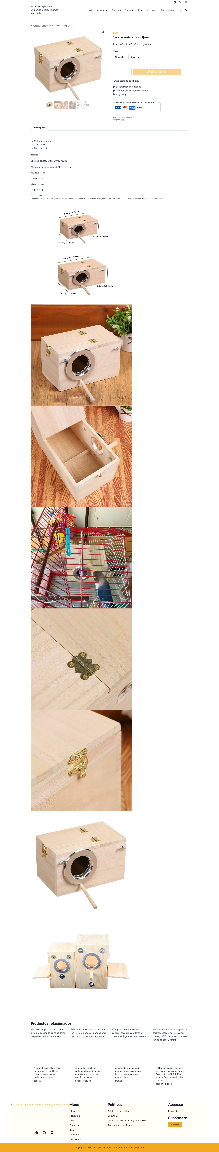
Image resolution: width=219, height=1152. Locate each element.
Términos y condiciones (120, 1125)
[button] (103, 32)
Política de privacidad (119, 1111)
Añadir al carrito (156, 71)
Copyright (112, 1116)
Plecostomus (167, 10)
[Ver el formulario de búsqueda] (186, 10)
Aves (117, 33)
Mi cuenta (152, 10)
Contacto (129, 10)
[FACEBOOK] (174, 2)
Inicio (90, 10)
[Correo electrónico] (185, 2)
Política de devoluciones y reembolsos (127, 1120)
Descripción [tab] (40, 127)
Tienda (73, 1120)
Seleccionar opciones (87, 1089)
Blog (140, 10)
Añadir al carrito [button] (44, 1089)
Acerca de (102, 10)
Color (115, 51)
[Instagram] (180, 2)
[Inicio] (32, 25)
